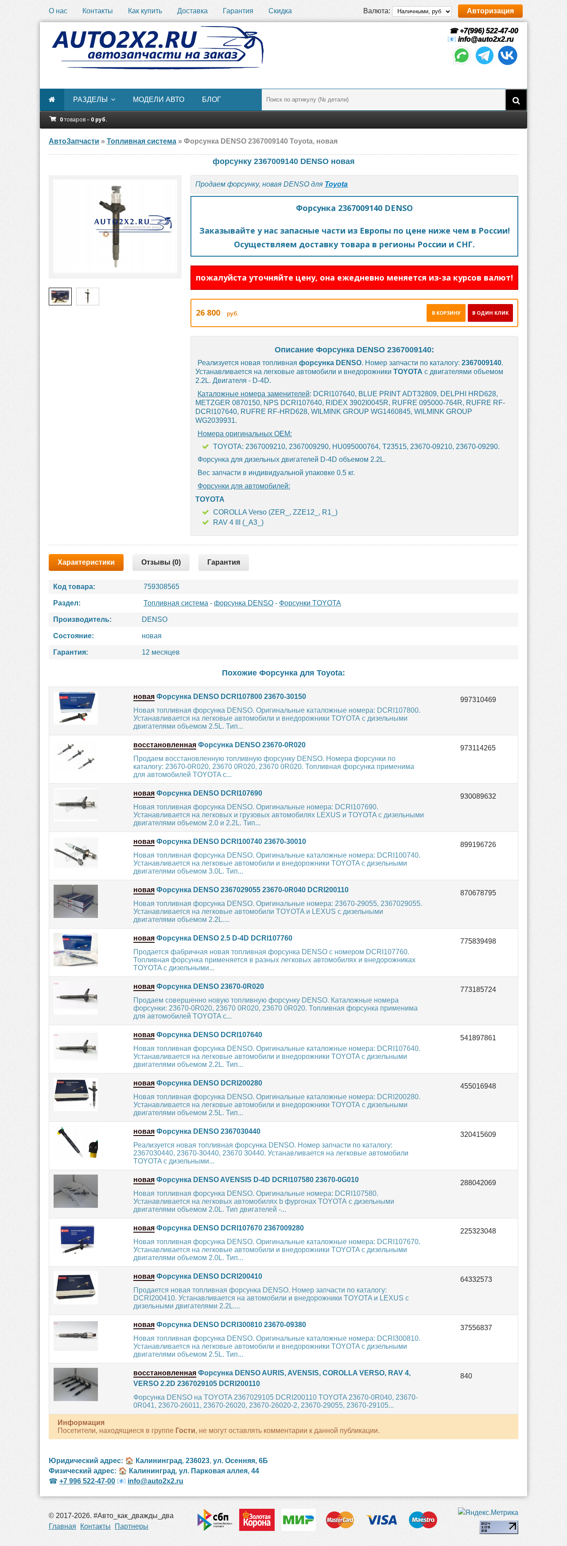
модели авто (158, 99)
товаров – (83, 119)
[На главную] (157, 48)
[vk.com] (507, 63)
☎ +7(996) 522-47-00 (482, 31)
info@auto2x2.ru (486, 39)
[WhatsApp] (461, 63)
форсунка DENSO (243, 603)
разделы (90, 99)
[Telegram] (484, 63)
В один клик (490, 312)
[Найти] (516, 100)
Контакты (97, 11)
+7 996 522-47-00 (87, 1481)
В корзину (446, 312)
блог (211, 99)
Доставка (192, 11)
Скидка (280, 11)
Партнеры (131, 1526)
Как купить (145, 11)
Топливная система (176, 603)
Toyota (336, 184)
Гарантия (238, 11)
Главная (62, 1526)
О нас (58, 11)
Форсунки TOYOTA (310, 603)
